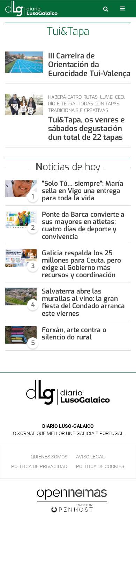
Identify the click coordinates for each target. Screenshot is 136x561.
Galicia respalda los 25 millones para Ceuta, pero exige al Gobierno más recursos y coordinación (81, 264)
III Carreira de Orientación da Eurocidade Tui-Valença (89, 65)
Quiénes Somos (49, 456)
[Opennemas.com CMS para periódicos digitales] (72, 500)
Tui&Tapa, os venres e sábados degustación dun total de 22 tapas (86, 129)
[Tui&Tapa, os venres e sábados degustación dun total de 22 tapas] (24, 104)
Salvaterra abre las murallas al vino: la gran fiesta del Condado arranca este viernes (83, 302)
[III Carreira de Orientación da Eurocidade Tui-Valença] (24, 62)
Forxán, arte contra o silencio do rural (74, 334)
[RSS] (84, 416)
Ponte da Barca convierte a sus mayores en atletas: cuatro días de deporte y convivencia (83, 225)
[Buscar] (105, 8)
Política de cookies (100, 466)
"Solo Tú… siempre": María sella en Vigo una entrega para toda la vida (82, 190)
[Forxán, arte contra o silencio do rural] (21, 335)
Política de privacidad (39, 466)
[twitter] (73, 416)
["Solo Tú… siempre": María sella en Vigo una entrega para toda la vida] (21, 189)
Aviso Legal (90, 456)
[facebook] (63, 416)
